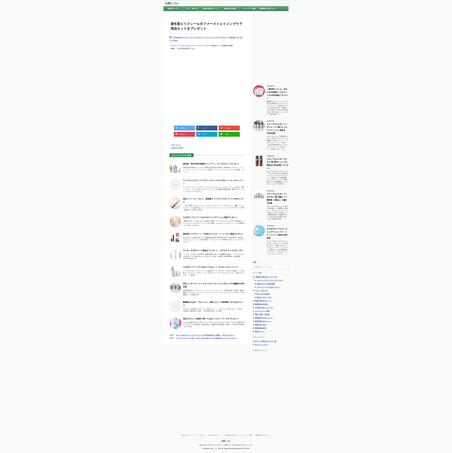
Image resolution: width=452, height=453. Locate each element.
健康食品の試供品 (230, 8)
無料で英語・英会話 (262, 314)
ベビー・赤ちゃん (192, 8)
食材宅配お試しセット (263, 321)
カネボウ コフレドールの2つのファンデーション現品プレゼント (210, 217)
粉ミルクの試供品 (263, 294)
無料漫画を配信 (260, 328)
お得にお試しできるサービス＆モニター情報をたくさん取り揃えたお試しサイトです (226, 445)
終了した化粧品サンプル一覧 (265, 341)
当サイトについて (261, 345)
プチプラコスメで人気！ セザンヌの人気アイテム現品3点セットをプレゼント (206, 338)
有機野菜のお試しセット (267, 8)
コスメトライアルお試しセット (268, 287)
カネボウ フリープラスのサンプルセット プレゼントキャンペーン (211, 267)
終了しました (176, 145)
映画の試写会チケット (211, 8)
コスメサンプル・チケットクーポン (270, 280)
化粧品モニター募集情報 (266, 284)
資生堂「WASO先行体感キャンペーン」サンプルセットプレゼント (211, 164)
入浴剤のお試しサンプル (264, 307)
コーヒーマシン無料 (249, 8)
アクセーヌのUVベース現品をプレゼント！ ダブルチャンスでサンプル (213, 250)
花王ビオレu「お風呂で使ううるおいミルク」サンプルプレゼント (211, 319)
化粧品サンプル (173, 8)
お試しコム (172, 3)
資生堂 (180, 148)
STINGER (246, 448)
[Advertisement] (207, 71)
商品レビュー (260, 331)
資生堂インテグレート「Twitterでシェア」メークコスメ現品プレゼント (213, 234)
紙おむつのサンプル (264, 297)
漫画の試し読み (260, 325)
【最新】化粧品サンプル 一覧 (266, 277)
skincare (174, 148)
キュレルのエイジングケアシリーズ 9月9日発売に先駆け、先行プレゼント (205, 335)
